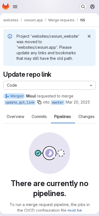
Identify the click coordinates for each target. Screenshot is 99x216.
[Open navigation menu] (15, 6)
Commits (39, 116)
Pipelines (62, 116)
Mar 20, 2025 (78, 102)
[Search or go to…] (83, 6)
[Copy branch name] (39, 102)
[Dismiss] (89, 36)
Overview (15, 116)
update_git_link (20, 102)
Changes (86, 116)
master (58, 102)
